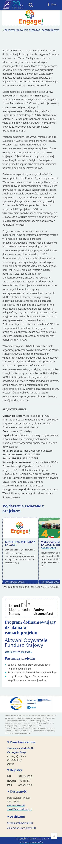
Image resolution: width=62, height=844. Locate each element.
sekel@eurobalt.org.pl (19, 809)
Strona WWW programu (18, 651)
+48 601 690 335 (16, 805)
